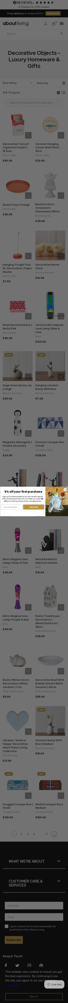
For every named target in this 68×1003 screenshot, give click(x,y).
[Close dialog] (65, 490)
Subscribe (33, 507)
